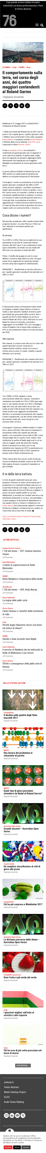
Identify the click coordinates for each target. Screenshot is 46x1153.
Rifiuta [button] (17, 1147)
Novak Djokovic (36, 140)
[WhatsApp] (27, 105)
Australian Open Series (12, 826)
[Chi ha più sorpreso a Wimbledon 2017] (23, 889)
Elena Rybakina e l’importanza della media (22, 578)
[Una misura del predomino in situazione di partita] (23, 737)
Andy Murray (7, 587)
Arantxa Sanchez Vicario (11, 548)
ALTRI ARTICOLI (22, 1066)
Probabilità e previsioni (12, 975)
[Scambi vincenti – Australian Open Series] (23, 813)
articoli (20, 150)
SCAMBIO (6, 67)
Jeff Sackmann (7, 557)
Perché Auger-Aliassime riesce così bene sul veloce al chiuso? (22, 626)
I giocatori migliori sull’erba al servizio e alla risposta (19, 1014)
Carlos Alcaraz (7, 608)
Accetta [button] (8, 1147)
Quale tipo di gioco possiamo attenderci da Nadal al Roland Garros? (23, 792)
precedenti (12, 150)
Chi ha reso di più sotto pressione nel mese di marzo (23, 1052)
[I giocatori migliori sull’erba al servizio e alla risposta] (23, 997)
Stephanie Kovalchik (13, 97)
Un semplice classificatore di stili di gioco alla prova (22, 868)
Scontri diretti (9, 864)
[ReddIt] (16, 105)
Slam (28, 67)
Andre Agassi (7, 506)
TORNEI (21, 67)
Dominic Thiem (24, 145)
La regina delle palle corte (14, 600)
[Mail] (17, 1115)
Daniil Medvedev (8, 562)
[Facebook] (4, 105)
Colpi (14, 67)
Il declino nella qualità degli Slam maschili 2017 (20, 716)
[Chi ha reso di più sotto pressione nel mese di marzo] (23, 1035)
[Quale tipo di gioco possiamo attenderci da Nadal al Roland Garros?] (23, 775)
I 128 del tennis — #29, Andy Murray (19, 589)
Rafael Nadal (7, 140)
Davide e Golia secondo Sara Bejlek (19, 638)
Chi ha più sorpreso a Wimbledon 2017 (23, 904)
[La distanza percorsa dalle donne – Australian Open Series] (23, 924)
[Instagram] (6, 1115)
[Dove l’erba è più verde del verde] (23, 962)
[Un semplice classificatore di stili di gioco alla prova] (23, 851)
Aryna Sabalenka (8, 598)
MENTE (6, 750)
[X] (10, 105)
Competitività (8, 713)
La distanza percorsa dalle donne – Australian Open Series (21, 941)
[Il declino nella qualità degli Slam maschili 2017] (23, 700)
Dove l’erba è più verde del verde (20, 977)
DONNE (5, 576)
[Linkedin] (21, 105)
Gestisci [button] (26, 1147)
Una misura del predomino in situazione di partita (18, 754)
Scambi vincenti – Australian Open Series (21, 830)
